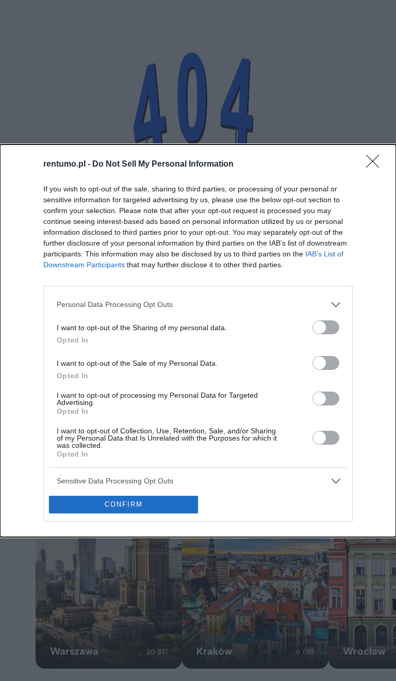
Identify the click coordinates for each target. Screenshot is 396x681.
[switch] (325, 327)
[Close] (376, 164)
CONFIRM (124, 504)
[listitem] (198, 304)
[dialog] (198, 340)
